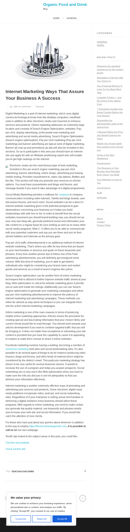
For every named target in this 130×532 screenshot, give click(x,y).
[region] (41, 509)
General (40, 106)
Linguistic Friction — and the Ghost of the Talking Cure (109, 100)
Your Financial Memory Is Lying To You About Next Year (109, 89)
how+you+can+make (23, 471)
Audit (99, 192)
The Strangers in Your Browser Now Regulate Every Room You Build (108, 171)
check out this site (16, 449)
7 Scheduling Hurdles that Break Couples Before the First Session (110, 112)
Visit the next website (17, 442)
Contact (101, 222)
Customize (21, 519)
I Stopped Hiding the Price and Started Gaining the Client (110, 135)
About (100, 218)
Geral (100, 45)
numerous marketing (17, 349)
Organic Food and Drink (65, 4)
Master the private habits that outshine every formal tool (110, 146)
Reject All (41, 519)
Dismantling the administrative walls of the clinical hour (110, 123)
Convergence (103, 163)
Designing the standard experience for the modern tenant (110, 69)
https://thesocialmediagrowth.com (48, 426)
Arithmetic (102, 197)
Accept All (62, 519)
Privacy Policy (104, 225)
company (64, 194)
